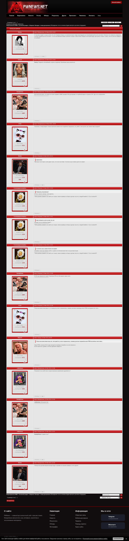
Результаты (55, 15)
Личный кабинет (116, 2)
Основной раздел (23, 25)
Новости (30, 15)
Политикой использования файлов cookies (95, 538)
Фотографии (54, 527)
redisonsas (20, 24)
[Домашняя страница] (43, 185)
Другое (64, 15)
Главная (11, 15)
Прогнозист (72, 15)
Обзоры (46, 15)
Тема (99, 15)
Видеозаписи (21, 15)
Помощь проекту (80, 524)
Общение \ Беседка (34, 25)
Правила (78, 521)
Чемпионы (82, 15)
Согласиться (118, 538)
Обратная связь (80, 515)
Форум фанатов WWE (12, 25)
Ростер (39, 15)
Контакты (92, 15)
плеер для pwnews (45, 25)
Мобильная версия (81, 518)
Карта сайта (79, 527)
